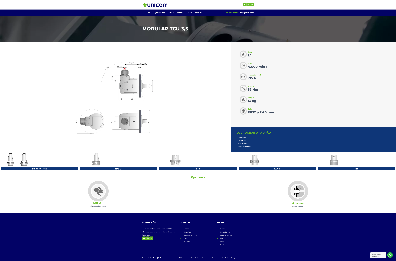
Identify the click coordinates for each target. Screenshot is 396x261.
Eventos (223, 238)
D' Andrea (187, 232)
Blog (222, 242)
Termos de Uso (189, 258)
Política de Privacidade (202, 258)
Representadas (226, 235)
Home (222, 229)
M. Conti (187, 242)
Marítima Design (230, 258)
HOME (149, 13)
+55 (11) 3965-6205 (246, 13)
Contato (223, 245)
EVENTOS (180, 13)
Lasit (185, 238)
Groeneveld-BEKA (190, 235)
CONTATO (199, 13)
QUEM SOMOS (159, 13)
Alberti (186, 229)
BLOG (190, 13)
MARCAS (171, 13)
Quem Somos (225, 232)
